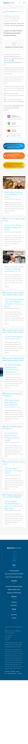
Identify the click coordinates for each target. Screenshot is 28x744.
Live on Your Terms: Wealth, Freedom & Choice (12, 227)
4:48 (5, 93)
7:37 (5, 95)
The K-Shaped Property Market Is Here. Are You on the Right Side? (13, 505)
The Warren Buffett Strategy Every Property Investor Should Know (12, 368)
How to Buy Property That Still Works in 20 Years (13, 194)
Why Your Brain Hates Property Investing (13, 267)
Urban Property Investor (17, 25)
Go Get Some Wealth (13, 336)
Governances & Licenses (12, 673)
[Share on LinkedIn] (1, 374)
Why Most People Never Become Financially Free (11, 402)
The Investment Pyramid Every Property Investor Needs (11, 436)
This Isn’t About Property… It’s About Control (13, 470)
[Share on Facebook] (1, 369)
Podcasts (7, 25)
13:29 (5, 99)
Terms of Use (7, 671)
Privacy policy (12, 671)
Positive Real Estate (10, 23)
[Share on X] (1, 372)
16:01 (5, 101)
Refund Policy (19, 673)
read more (6, 212)
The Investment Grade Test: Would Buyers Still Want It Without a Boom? (14, 303)
